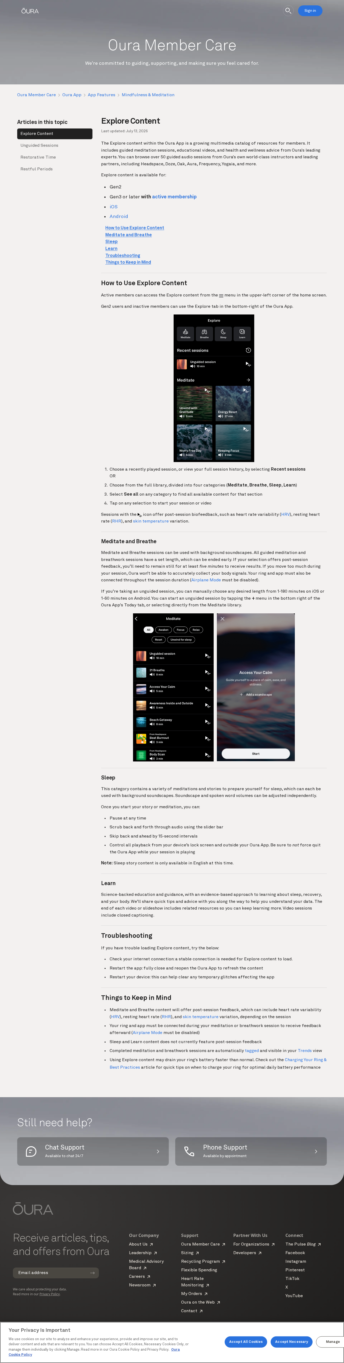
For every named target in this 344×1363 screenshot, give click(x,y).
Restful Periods (36, 169)
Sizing (187, 1253)
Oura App (71, 95)
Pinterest (295, 1270)
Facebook (295, 1253)
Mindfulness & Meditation (148, 95)
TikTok (292, 1279)
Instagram (295, 1262)
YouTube (294, 1296)
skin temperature (151, 521)
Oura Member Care (36, 95)
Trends (305, 1051)
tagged (252, 1051)
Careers (137, 1277)
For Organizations (251, 1244)
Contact (189, 1311)
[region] (172, 1342)
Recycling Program (200, 1262)
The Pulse (300, 1244)
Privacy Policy (50, 1294)
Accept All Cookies (246, 1342)
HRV (285, 515)
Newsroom (139, 1285)
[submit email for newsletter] (92, 1273)
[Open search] (288, 10)
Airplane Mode (206, 580)
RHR (116, 521)
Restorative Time (38, 157)
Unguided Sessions (39, 146)
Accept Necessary (291, 1342)
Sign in (310, 11)
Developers (244, 1253)
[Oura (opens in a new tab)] (30, 11)
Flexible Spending (199, 1270)
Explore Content (36, 134)
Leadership (140, 1253)
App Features (101, 95)
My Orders (191, 1294)
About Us (138, 1244)
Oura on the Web (198, 1302)
